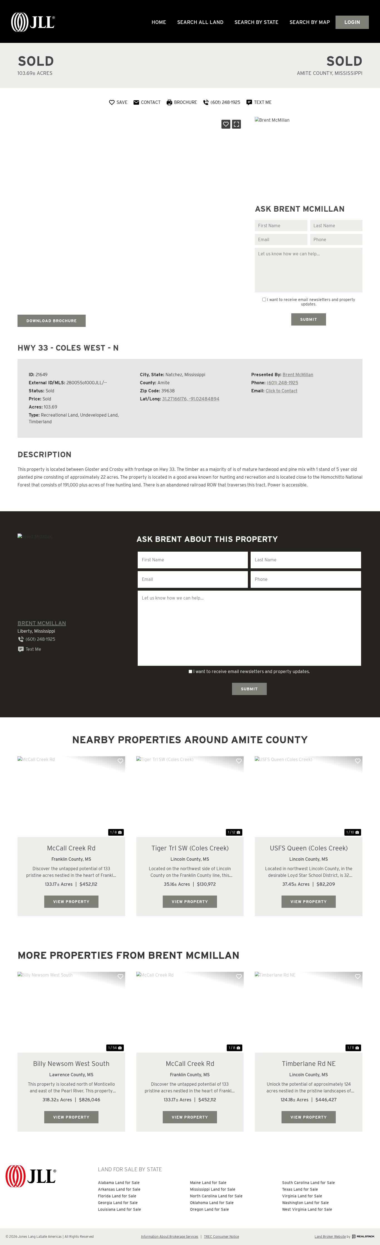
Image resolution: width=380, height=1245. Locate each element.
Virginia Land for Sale (302, 1196)
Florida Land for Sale (117, 1196)
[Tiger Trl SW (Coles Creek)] (190, 796)
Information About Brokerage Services (169, 1236)
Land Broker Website (330, 1236)
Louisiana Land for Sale (119, 1209)
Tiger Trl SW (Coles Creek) (190, 848)
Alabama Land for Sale (119, 1182)
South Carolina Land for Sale (308, 1182)
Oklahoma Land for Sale (212, 1202)
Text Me (33, 649)
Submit (308, 319)
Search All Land (200, 22)
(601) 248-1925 (282, 382)
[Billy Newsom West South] (71, 1012)
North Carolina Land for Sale (216, 1196)
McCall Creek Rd (71, 848)
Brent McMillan (298, 374)
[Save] (225, 124)
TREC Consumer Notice (221, 1236)
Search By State (256, 22)
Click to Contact (281, 390)
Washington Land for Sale (305, 1202)
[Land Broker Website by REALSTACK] (362, 1236)
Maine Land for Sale (208, 1182)
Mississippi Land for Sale (212, 1189)
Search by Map (310, 22)
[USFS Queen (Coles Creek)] (308, 796)
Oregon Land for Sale (209, 1209)
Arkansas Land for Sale (119, 1189)
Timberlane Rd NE (309, 1064)
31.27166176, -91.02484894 (190, 399)
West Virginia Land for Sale (307, 1209)
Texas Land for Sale (300, 1189)
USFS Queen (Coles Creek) (309, 848)
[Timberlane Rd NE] (308, 1012)
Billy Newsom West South (71, 1064)
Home (159, 22)
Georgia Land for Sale (118, 1202)
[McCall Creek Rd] (71, 796)
